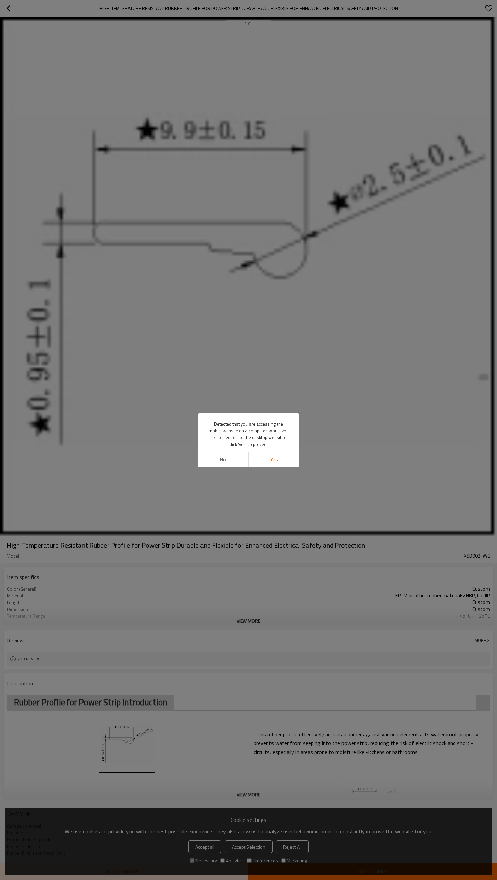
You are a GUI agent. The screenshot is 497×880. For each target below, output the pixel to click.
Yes (274, 459)
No (223, 459)
